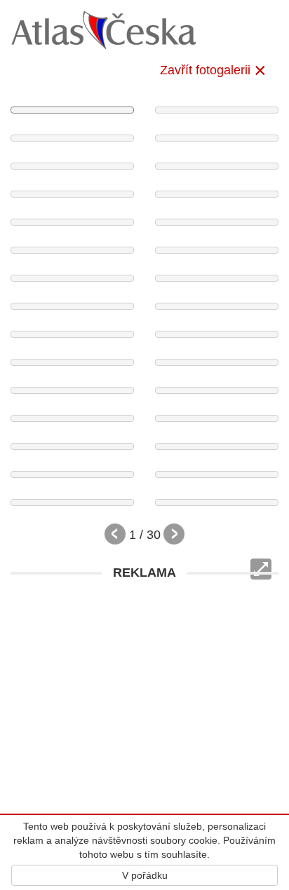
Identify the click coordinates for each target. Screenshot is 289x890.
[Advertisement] (144, 731)
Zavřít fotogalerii (205, 70)
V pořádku (145, 875)
